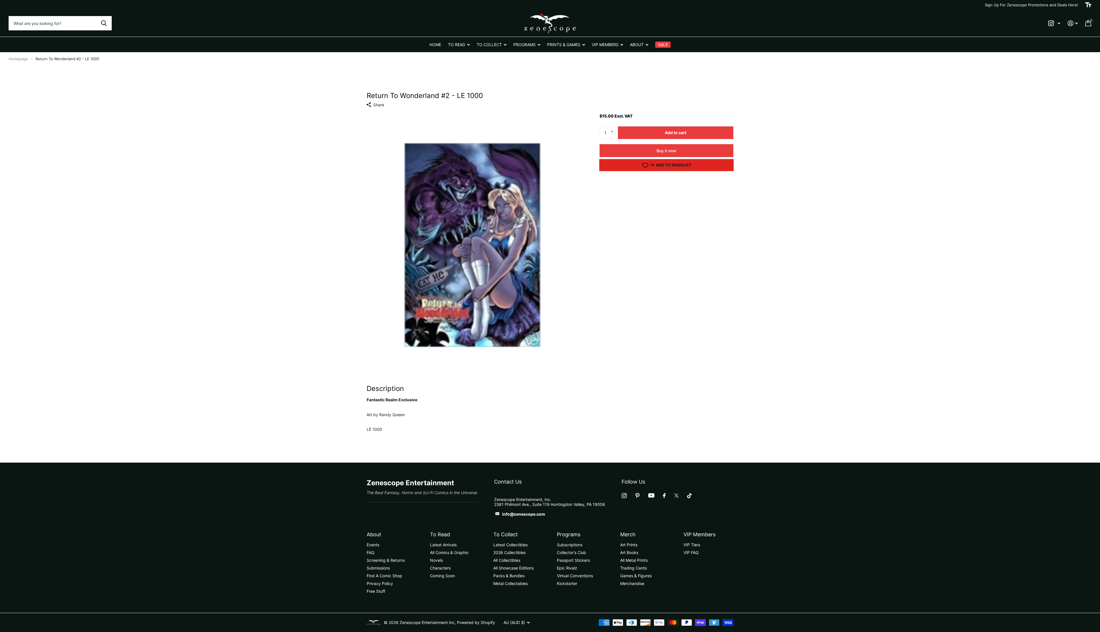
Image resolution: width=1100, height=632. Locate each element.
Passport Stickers (573, 560)
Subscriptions (569, 544)
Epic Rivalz (567, 568)
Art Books (629, 552)
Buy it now (666, 150)
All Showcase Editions (513, 568)
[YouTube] (651, 495)
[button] (613, 128)
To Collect (505, 534)
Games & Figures (636, 575)
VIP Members (699, 534)
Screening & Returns (386, 560)
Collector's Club (571, 552)
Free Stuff (376, 591)
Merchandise (632, 583)
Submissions (378, 568)
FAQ (370, 552)
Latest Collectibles (510, 544)
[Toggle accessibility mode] (1088, 5)
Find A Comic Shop (384, 575)
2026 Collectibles (509, 552)
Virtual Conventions (575, 575)
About (374, 534)
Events (373, 544)
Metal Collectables (510, 583)
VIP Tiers (691, 544)
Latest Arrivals (443, 544)
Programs (568, 534)
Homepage (18, 58)
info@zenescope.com (523, 514)
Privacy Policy (380, 583)
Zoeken (104, 23)
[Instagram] (624, 495)
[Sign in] (1072, 23)
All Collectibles (506, 560)
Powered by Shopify (476, 622)
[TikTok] (689, 495)
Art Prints (628, 544)
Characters (440, 568)
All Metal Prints (634, 560)
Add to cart (675, 132)
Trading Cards (633, 568)
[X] (676, 496)
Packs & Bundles (509, 575)
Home (435, 44)
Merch (628, 534)
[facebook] (664, 495)
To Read (440, 534)
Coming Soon (442, 575)
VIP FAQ (691, 552)
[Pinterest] (637, 495)
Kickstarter (567, 583)
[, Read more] (1054, 23)
